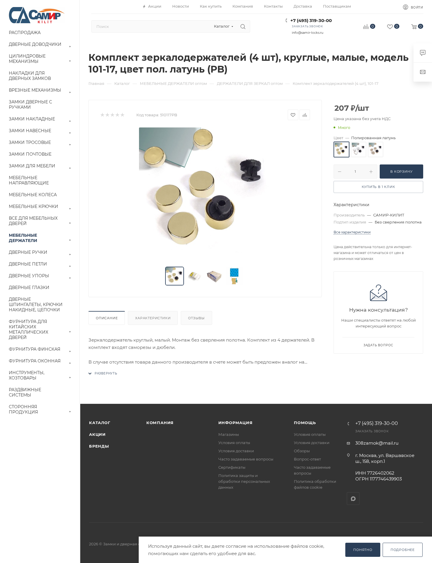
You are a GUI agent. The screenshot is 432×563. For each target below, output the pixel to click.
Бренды (99, 446)
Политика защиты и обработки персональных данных (244, 481)
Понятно (362, 550)
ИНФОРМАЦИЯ (235, 422)
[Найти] (243, 26)
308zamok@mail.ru (376, 443)
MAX (353, 498)
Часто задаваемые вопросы (245, 459)
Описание (107, 318)
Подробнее (403, 550)
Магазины (228, 434)
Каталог (99, 422)
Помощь (305, 422)
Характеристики (152, 318)
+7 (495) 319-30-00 (311, 20)
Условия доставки (236, 450)
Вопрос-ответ (307, 459)
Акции (97, 434)
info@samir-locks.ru (307, 33)
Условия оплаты (234, 442)
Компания (160, 422)
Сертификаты (231, 467)
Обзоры (302, 450)
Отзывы (196, 318)
